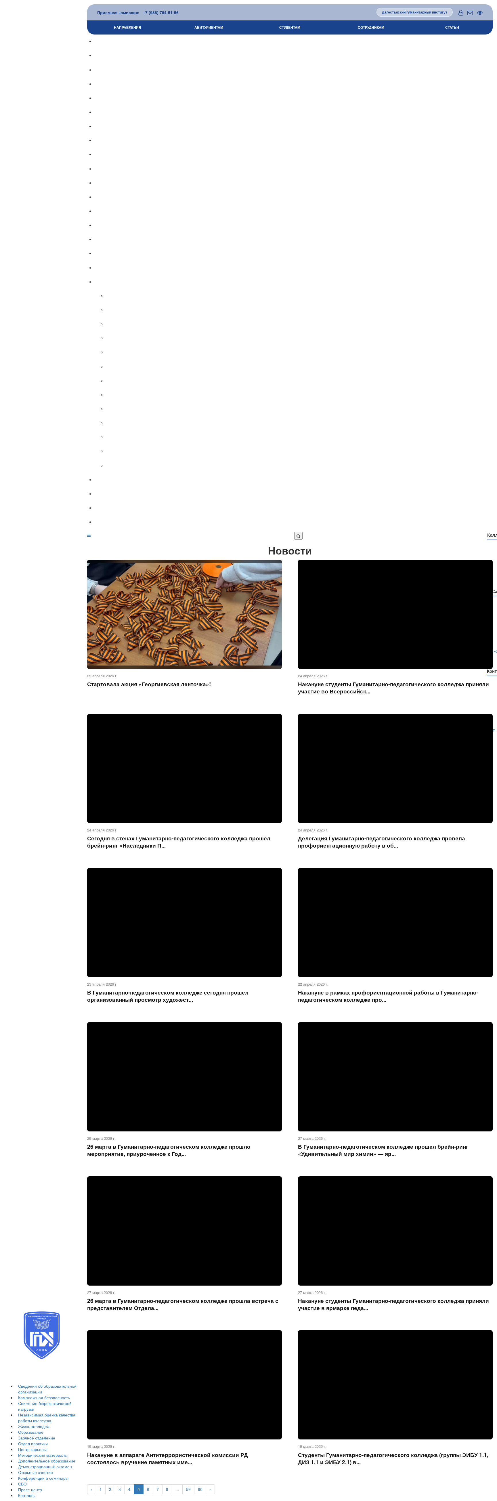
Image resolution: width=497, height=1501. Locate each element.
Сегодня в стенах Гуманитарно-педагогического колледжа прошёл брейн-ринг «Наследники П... (178, 841)
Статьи (452, 27)
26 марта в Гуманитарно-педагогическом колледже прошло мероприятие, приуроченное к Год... (169, 1150)
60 (200, 1489)
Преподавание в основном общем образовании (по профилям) (301, 366)
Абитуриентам (208, 27)
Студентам (289, 27)
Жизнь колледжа (33, 1426)
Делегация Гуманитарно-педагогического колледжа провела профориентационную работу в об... (381, 841)
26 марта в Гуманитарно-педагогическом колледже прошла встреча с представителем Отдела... (182, 1304)
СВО (22, 1484)
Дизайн (301, 296)
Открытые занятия (35, 1472)
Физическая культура (301, 380)
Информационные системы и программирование (301, 409)
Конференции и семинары (43, 1478)
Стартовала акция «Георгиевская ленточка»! (149, 684)
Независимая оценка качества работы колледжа (46, 1417)
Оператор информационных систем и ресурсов (301, 423)
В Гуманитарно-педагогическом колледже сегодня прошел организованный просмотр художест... (167, 995)
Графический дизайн (301, 310)
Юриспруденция (301, 437)
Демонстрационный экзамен (45, 1466)
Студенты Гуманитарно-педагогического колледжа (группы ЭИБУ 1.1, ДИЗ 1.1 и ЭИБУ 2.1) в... (393, 1458)
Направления (127, 27)
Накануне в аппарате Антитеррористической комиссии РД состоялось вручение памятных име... (167, 1458)
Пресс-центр (30, 1489)
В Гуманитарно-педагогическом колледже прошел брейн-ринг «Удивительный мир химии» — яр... (383, 1150)
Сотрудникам (371, 27)
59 (188, 1489)
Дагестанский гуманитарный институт (414, 12)
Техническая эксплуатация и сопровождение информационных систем (301, 465)
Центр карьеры (32, 1449)
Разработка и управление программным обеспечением (301, 451)
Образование (30, 1432)
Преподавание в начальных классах (301, 352)
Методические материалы (43, 1455)
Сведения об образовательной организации (295, 41)
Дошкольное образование (301, 338)
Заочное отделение (36, 1438)
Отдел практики (33, 1443)
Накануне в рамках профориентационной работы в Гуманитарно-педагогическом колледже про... (388, 995)
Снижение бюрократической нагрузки (295, 69)
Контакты (26, 1495)
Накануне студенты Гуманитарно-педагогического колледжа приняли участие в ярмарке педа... (393, 1304)
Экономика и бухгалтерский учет (301, 394)
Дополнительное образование (46, 1461)
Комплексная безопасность (44, 1397)
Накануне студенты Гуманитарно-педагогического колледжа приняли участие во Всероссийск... (393, 687)
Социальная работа (301, 324)
